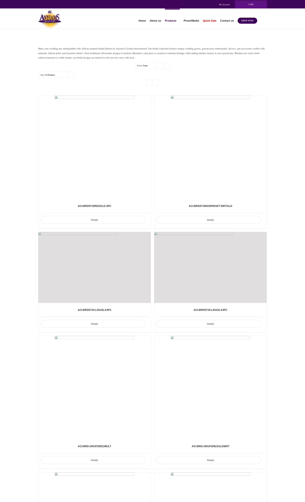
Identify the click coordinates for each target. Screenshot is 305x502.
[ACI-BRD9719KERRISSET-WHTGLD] (210, 147)
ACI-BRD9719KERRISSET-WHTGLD (210, 206)
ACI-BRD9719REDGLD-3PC (94, 206)
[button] (262, 19)
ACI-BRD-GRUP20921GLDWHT (210, 446)
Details (94, 219)
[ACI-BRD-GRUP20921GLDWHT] (210, 387)
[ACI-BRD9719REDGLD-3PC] (94, 147)
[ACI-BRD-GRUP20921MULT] (94, 387)
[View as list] (155, 83)
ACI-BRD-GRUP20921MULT (94, 446)
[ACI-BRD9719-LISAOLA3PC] (94, 267)
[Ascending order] (167, 66)
